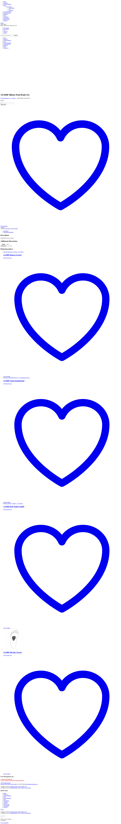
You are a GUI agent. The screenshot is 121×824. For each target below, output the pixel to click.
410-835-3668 (13, 784)
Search (15, 35)
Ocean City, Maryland (26, 787)
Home (4, 1)
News (4, 15)
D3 (19, 787)
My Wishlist (11, 8)
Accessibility (6, 805)
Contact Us (5, 16)
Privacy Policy (6, 19)
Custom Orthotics (7, 4)
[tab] (61, 231)
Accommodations (7, 11)
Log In (4, 33)
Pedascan (5, 14)
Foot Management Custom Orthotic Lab (18, 786)
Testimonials (6, 18)
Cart (10, 9)
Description (5, 231)
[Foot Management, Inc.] (2, 23)
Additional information (8, 232)
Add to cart (3, 104)
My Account (9, 6)
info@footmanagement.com (31, 784)
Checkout (11, 10)
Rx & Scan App (6, 13)
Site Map (5, 20)
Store (4, 5)
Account (5, 803)
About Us (5, 3)
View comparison (4, 822)
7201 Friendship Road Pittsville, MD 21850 (5, 783)
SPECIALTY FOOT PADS (11, 228)
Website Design (13, 787)
